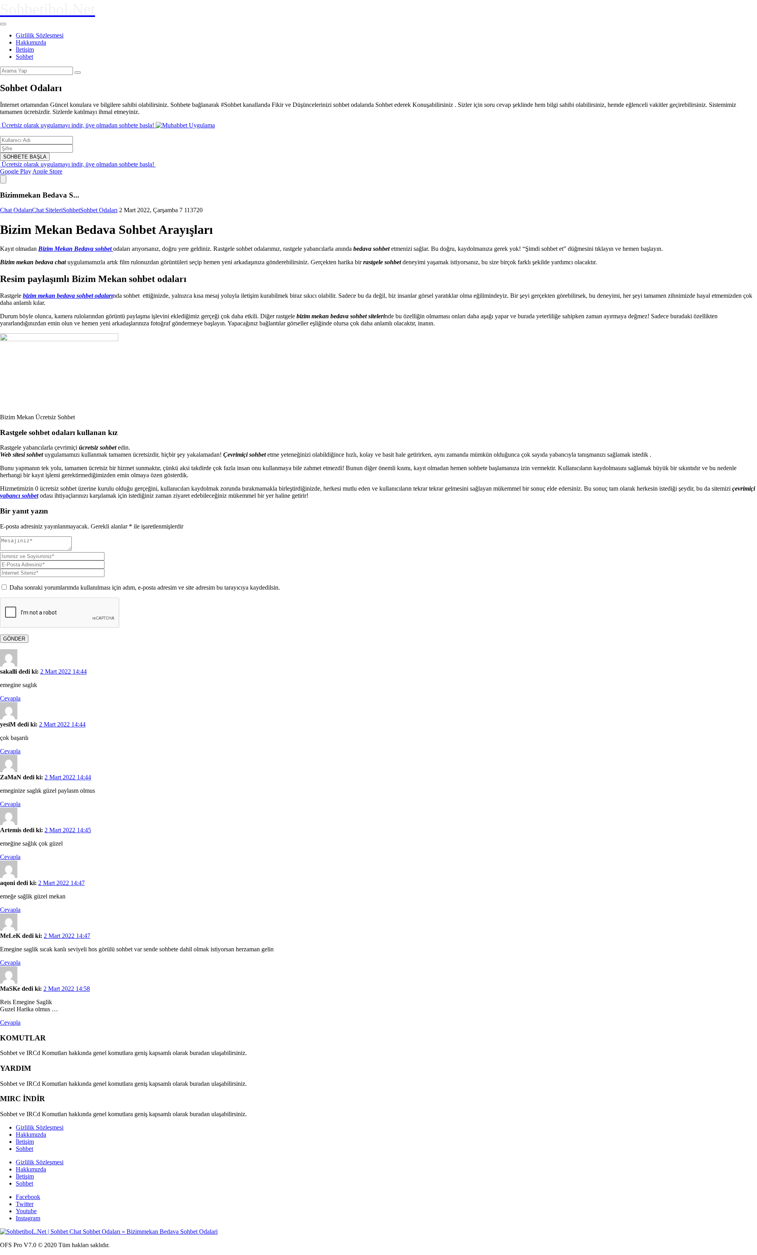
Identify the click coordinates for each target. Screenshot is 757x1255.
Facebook (28, 1196)
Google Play (15, 171)
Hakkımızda (31, 42)
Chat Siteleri (47, 210)
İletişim (25, 49)
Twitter (25, 1204)
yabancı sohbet (19, 495)
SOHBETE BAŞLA (25, 157)
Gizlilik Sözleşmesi (39, 35)
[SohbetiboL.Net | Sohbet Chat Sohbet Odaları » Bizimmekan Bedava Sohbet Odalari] (109, 1231)
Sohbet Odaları (98, 210)
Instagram (28, 1218)
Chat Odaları (16, 210)
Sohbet (24, 56)
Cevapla (10, 698)
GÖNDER (14, 639)
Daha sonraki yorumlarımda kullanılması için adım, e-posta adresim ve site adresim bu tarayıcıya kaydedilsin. (144, 587)
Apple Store (47, 171)
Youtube (26, 1211)
